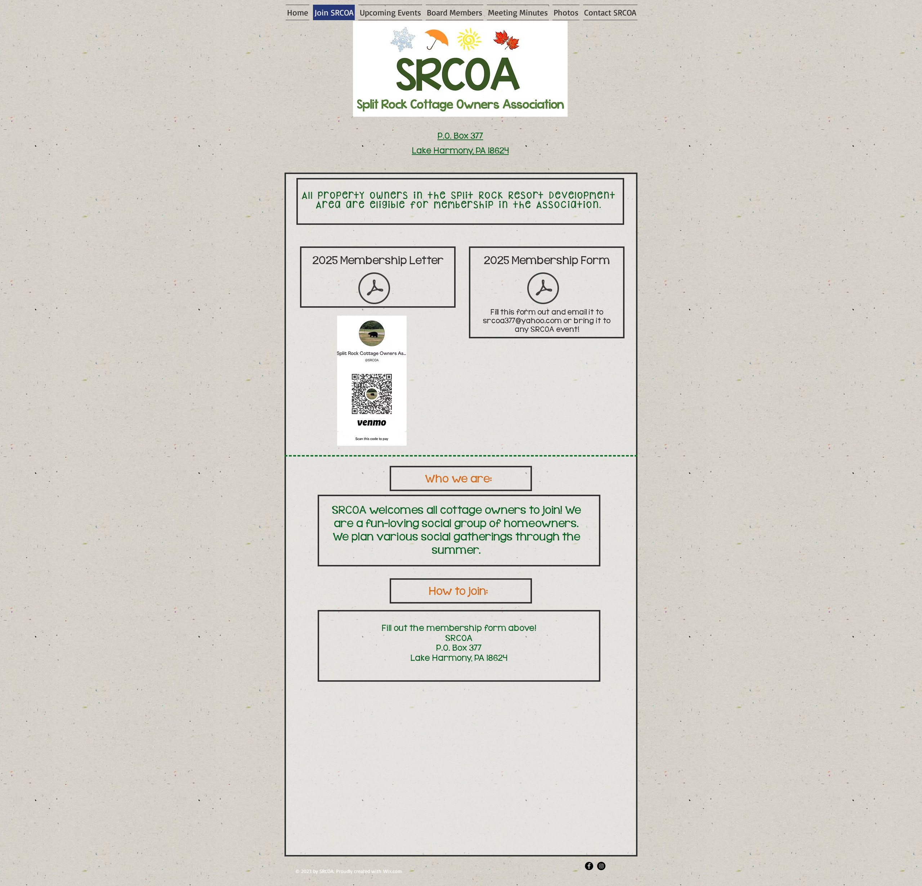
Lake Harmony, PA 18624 (460, 151)
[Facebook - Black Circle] (589, 866)
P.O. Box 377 (460, 136)
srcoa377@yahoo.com (522, 320)
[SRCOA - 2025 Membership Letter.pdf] (374, 289)
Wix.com (392, 871)
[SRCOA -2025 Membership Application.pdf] (543, 289)
